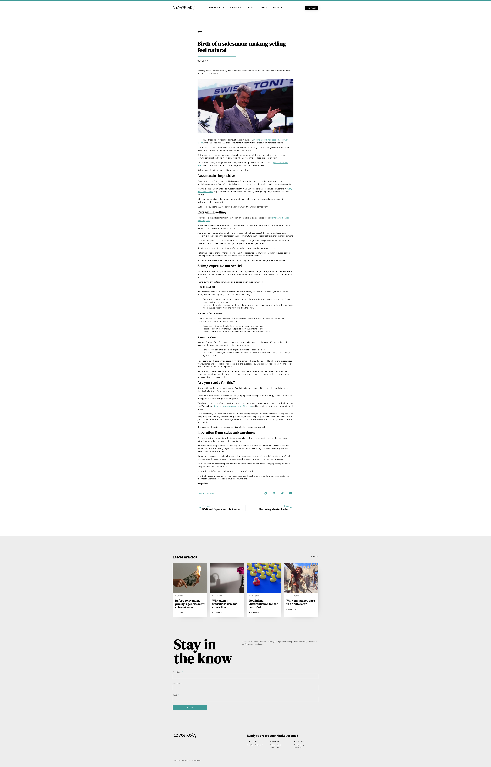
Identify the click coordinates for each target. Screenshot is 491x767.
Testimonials (274, 747)
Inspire (276, 7)
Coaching (263, 7)
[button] (311, 8)
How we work (215, 7)
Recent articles (275, 745)
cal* (200, 760)
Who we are (235, 7)
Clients (250, 7)
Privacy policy (299, 745)
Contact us (298, 747)
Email (175, 695)
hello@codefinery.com (255, 745)
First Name (177, 672)
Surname (177, 683)
